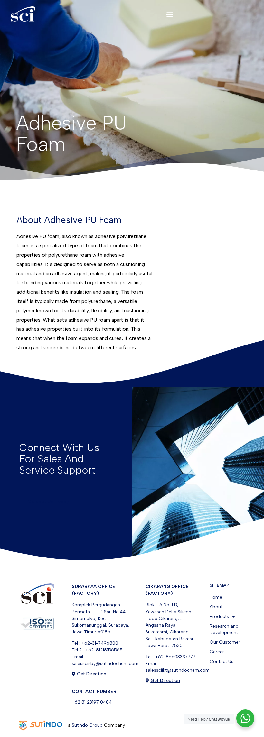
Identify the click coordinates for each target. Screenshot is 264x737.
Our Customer (225, 642)
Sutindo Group (87, 725)
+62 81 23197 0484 (92, 702)
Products (219, 616)
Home (216, 597)
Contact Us (221, 661)
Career (217, 652)
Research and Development (224, 629)
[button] (170, 14)
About (216, 607)
